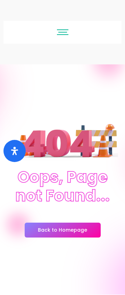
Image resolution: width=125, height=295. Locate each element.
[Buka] (14, 151)
